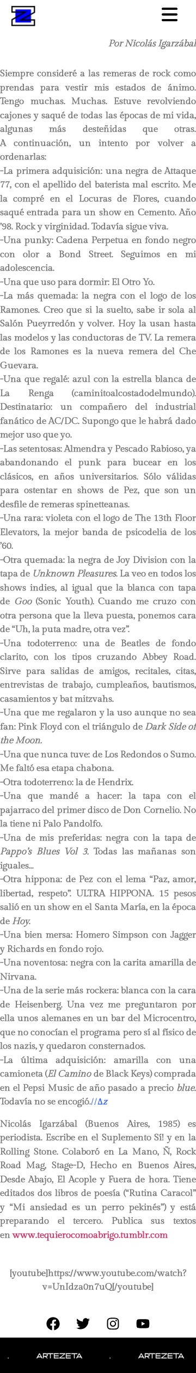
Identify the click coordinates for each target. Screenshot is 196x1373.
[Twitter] (83, 1324)
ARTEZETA (54, 1355)
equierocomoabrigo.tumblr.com (104, 1235)
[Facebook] (53, 1324)
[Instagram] (113, 1324)
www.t (26, 1235)
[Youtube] (143, 1324)
